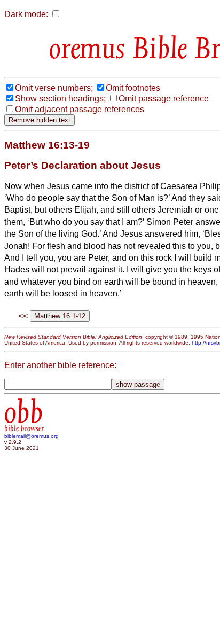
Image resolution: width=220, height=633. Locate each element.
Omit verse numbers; (54, 87)
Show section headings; (60, 98)
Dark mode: (26, 14)
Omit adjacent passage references (79, 109)
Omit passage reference (164, 98)
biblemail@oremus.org (31, 436)
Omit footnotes (133, 87)
